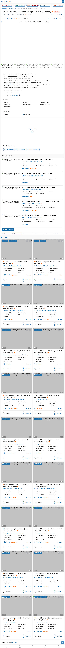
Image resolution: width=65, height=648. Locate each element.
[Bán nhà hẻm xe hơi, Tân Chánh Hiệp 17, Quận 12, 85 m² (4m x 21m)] (48, 294)
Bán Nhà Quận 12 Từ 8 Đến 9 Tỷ (9, 149)
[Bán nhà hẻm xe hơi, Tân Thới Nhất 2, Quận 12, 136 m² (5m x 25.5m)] (11, 192)
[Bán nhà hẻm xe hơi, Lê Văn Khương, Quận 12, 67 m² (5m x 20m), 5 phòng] (48, 517)
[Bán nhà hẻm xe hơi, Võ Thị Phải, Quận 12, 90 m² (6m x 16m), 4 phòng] (16, 606)
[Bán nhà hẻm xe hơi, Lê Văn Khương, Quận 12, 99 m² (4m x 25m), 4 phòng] (16, 561)
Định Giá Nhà (14, 642)
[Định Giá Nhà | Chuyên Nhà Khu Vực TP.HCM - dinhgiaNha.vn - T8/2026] (7, 2)
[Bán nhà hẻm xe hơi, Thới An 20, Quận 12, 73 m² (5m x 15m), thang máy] (48, 383)
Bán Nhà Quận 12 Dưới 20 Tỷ (58, 5)
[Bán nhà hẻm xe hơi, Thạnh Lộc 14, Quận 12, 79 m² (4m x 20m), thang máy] (16, 472)
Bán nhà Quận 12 (12, 8)
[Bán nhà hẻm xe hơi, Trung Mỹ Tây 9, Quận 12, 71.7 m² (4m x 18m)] (48, 561)
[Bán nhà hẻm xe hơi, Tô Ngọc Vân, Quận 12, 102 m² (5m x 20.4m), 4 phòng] (48, 427)
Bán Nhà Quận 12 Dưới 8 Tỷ (7, 5)
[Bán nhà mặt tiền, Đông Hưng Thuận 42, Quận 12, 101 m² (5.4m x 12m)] (16, 338)
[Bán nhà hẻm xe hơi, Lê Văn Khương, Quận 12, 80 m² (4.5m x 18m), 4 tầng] (48, 338)
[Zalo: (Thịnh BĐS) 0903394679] (20, 95)
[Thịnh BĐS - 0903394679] (4, 280)
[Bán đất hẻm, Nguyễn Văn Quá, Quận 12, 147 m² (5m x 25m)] (11, 179)
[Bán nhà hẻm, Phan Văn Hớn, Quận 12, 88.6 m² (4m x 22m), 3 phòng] (11, 220)
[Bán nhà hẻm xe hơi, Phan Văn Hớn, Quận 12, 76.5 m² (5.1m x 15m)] (11, 165)
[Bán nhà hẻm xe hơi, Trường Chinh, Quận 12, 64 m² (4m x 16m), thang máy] (11, 206)
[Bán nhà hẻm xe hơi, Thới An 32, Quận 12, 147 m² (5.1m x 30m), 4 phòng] (48, 606)
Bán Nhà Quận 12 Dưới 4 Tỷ (45, 5)
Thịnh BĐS (8, 280)
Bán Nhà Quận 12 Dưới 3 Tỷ (32, 5)
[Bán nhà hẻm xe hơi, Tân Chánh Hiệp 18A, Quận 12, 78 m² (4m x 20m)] (48, 472)
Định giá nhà (4, 8)
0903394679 (15, 95)
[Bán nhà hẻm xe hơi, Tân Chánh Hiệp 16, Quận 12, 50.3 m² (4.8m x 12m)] (16, 427)
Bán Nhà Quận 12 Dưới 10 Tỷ (20, 5)
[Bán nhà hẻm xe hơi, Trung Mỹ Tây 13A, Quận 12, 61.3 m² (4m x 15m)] (16, 383)
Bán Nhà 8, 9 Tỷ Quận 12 (8, 229)
